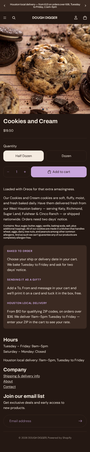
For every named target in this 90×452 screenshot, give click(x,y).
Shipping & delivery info (21, 376)
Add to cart (61, 172)
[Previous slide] (4, 5)
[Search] (13, 17)
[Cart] (85, 17)
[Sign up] (80, 420)
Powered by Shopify (60, 437)
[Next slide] (85, 5)
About (8, 381)
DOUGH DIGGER (37, 437)
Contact (9, 386)
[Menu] (5, 18)
